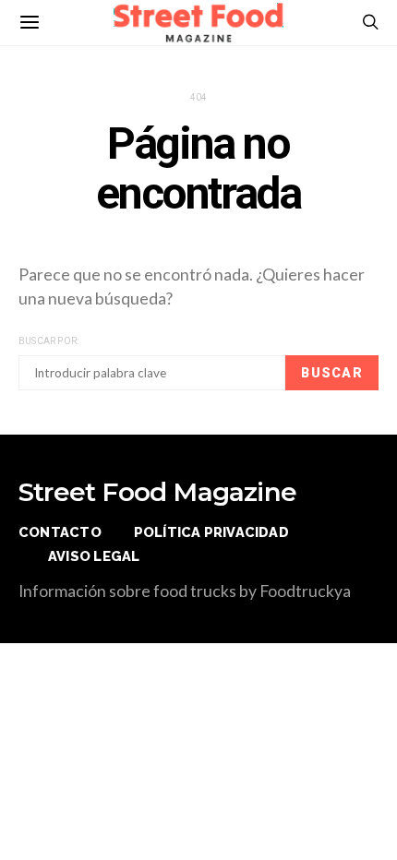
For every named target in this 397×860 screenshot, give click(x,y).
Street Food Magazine (157, 492)
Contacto (60, 532)
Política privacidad (211, 532)
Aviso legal (93, 556)
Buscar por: (48, 341)
